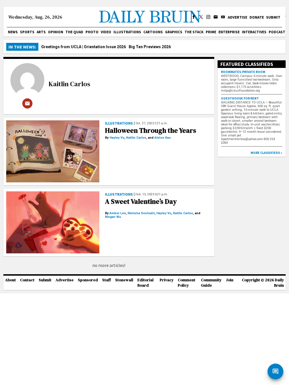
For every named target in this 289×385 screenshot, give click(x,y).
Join (229, 280)
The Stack (194, 32)
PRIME (211, 32)
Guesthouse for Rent (240, 98)
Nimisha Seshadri (141, 213)
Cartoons (153, 32)
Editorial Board (145, 282)
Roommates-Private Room (243, 72)
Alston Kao (162, 138)
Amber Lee (118, 213)
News (13, 32)
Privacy (167, 280)
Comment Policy (186, 282)
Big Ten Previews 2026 (150, 47)
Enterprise (229, 32)
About (10, 280)
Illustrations (127, 32)
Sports (27, 32)
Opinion (55, 32)
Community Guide (211, 282)
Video (106, 32)
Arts (41, 32)
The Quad (74, 32)
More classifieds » (266, 153)
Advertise (237, 17)
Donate (256, 17)
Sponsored (88, 280)
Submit (273, 17)
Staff (106, 280)
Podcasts (278, 32)
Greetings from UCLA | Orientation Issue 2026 (83, 47)
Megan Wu (113, 217)
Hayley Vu (117, 138)
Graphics (173, 32)
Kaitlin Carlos (69, 83)
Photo (92, 32)
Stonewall (124, 280)
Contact (27, 280)
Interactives (254, 32)
